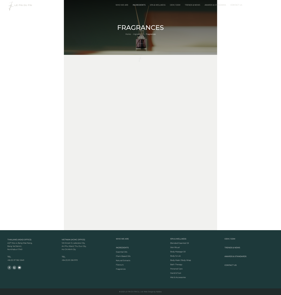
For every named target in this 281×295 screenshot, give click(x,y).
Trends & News (232, 248)
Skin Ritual (175, 247)
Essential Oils (121, 252)
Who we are (122, 239)
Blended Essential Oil (179, 243)
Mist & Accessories (178, 277)
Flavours (119, 265)
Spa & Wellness (178, 239)
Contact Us (230, 265)
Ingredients (122, 248)
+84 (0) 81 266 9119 (70, 260)
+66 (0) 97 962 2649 (15, 260)
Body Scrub (175, 256)
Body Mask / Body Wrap (180, 260)
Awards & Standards (235, 256)
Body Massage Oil (178, 252)
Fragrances (121, 269)
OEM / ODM (229, 239)
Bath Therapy (176, 265)
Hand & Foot (175, 273)
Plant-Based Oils (123, 256)
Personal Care (176, 269)
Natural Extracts (123, 260)
